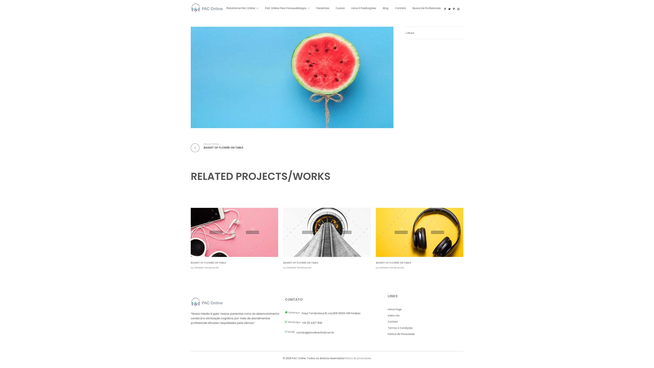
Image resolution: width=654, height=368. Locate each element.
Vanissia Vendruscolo (206, 267)
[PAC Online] (207, 8)
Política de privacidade (357, 358)
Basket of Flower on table (208, 262)
